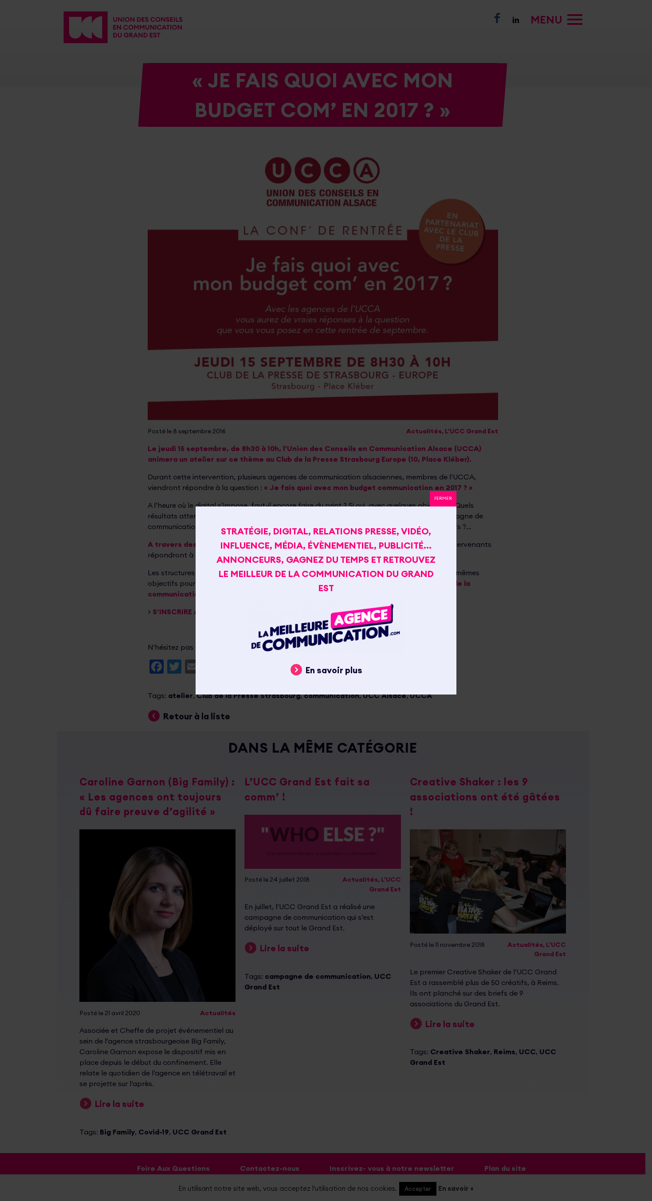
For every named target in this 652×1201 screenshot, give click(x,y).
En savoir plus (334, 670)
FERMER (443, 498)
